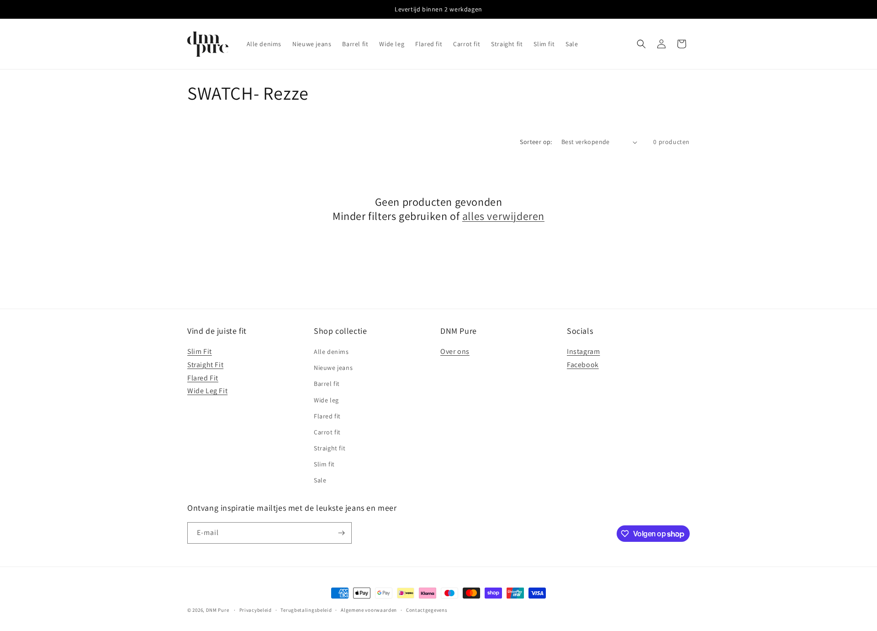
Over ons (455, 351)
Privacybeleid (255, 610)
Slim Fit (199, 351)
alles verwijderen (503, 216)
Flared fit (327, 416)
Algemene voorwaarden (369, 610)
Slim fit (324, 464)
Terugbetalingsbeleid (306, 610)
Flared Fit (202, 378)
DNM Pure (217, 610)
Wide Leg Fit (207, 391)
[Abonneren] (341, 533)
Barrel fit (327, 384)
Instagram (583, 351)
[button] (641, 44)
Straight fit (329, 448)
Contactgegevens (427, 610)
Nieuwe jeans (333, 368)
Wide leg (326, 400)
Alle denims (331, 352)
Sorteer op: (536, 142)
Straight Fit (205, 364)
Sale (320, 480)
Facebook (583, 364)
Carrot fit (327, 432)
